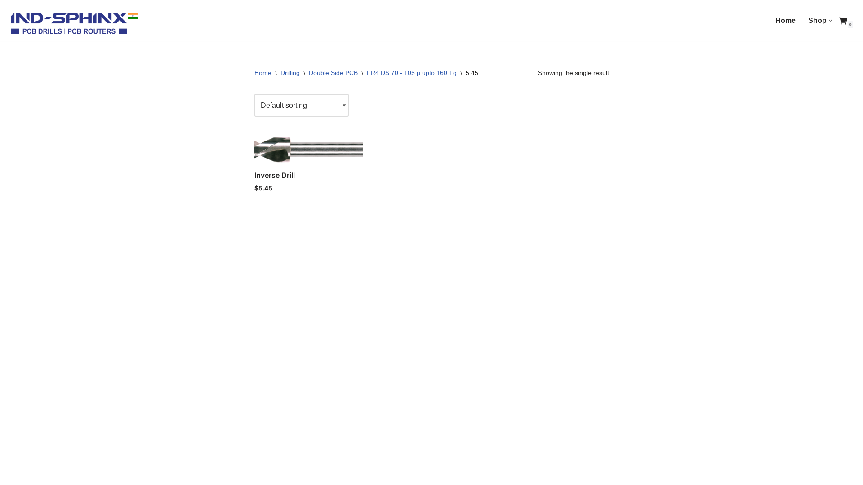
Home (785, 20)
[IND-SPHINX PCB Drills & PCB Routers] (74, 22)
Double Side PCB (333, 72)
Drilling (290, 72)
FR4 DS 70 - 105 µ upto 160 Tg (412, 72)
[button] (830, 20)
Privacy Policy (199, 474)
